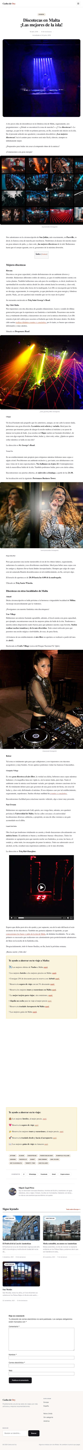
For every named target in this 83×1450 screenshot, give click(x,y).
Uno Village (43, 1163)
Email (54, 1174)
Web (10, 1371)
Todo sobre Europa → (73, 1209)
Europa (41, 14)
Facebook (44, 1174)
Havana (13, 1159)
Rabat (32, 1159)
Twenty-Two (30, 1163)
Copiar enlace (65, 1174)
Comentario (14, 1326)
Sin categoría (48, 1417)
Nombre (13, 1355)
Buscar (33, 1433)
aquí (45, 967)
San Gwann (43, 1159)
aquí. (57, 978)
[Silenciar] (68, 918)
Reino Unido (48, 1413)
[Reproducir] (12, 918)
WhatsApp (32, 1174)
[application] (41, 887)
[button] (41, 887)
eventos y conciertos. (58, 793)
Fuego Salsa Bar (46, 1155)
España (46, 1406)
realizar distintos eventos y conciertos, (31, 322)
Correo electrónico (17, 1363)
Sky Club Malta (16, 1163)
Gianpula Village (62, 1155)
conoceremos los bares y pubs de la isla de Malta (25, 934)
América (46, 1421)
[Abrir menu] (78, 3)
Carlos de (9, 3)
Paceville (23, 1159)
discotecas (32, 1155)
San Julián (55, 1159)
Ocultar (44, 254)
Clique (21, 1155)
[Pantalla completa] (71, 918)
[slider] (39, 917)
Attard (12, 1155)
